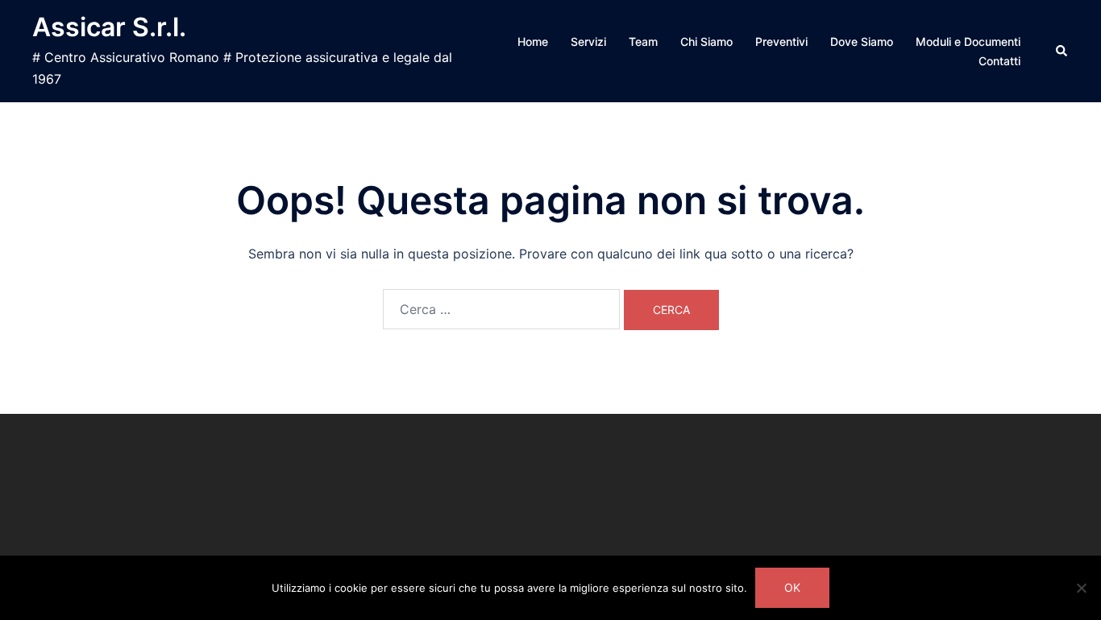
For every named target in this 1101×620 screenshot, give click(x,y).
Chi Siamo (706, 41)
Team (643, 41)
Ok (792, 587)
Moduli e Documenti (968, 41)
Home (532, 41)
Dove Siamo (861, 41)
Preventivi (781, 41)
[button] (1062, 50)
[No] (1081, 588)
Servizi (588, 41)
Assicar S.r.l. (109, 27)
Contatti (999, 61)
